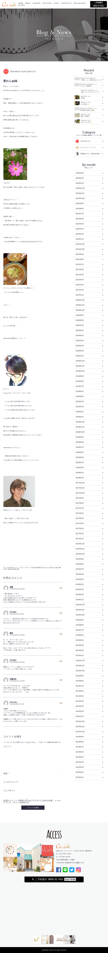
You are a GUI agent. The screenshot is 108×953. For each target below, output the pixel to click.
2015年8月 (80, 625)
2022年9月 (80, 203)
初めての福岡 (86, 115)
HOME (20, 3)
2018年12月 (80, 422)
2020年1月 (80, 356)
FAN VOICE (47, 3)
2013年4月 (80, 762)
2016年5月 (80, 579)
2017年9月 (80, 498)
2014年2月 (80, 711)
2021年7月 (80, 264)
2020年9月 (80, 315)
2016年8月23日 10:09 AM (17, 635)
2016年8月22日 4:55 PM (17, 614)
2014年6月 (80, 691)
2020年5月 (80, 335)
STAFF (56, 3)
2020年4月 (80, 341)
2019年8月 (80, 381)
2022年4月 (80, 229)
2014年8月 (80, 681)
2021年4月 (80, 280)
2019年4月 (80, 401)
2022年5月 (80, 224)
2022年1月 (80, 239)
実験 (59, 567)
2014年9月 (80, 676)
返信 (60, 588)
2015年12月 (80, 605)
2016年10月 (80, 554)
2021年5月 (80, 274)
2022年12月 (80, 188)
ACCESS (21, 5)
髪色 (18, 569)
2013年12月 (80, 721)
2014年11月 (80, 666)
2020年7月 (80, 325)
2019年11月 (80, 366)
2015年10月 (80, 615)
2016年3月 (80, 589)
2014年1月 (80, 716)
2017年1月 (80, 539)
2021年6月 (80, 269)
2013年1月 (80, 777)
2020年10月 (80, 310)
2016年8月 (80, 564)
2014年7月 (80, 686)
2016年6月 (80, 574)
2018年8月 (80, 442)
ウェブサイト (9, 791)
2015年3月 (80, 650)
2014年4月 (80, 701)
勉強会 (39, 567)
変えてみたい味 (46, 567)
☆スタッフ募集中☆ (88, 85)
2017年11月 (80, 488)
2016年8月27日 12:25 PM (17, 681)
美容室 (10, 569)
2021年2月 (80, 290)
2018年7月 (80, 447)
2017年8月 (80, 503)
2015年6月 (80, 635)
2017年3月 (80, 528)
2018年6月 (80, 452)
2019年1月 (80, 417)
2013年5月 (80, 757)
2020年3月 (80, 346)
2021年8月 (80, 259)
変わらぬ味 (54, 567)
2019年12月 (80, 361)
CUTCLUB (10, 567)
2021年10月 (80, 249)
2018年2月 (80, 473)
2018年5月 (80, 457)
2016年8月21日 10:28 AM (17, 589)
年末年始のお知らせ (88, 109)
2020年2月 (80, 351)
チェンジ (16, 567)
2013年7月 (80, 747)
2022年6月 (80, 219)
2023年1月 (80, 183)
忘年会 (86, 97)
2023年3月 (80, 173)
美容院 (14, 569)
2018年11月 (80, 427)
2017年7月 (80, 508)
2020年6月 (80, 330)
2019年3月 (80, 407)
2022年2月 (80, 234)
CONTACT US (66, 3)
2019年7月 (80, 386)
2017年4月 (80, 523)
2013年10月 (80, 732)
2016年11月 (80, 549)
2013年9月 (80, 737)
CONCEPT (36, 3)
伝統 (32, 567)
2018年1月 (80, 478)
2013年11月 (80, 726)
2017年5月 (80, 518)
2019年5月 (80, 396)
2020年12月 (80, 300)
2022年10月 (80, 198)
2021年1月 (80, 295)
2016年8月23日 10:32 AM (17, 662)
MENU (27, 3)
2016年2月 (80, 594)
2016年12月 (80, 544)
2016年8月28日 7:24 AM (17, 704)
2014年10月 (80, 671)
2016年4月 (80, 584)
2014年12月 (80, 660)
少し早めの (86, 103)
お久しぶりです (86, 121)
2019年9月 (80, 376)
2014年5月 (80, 696)
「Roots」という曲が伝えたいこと (91, 79)
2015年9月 (80, 620)
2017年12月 (80, 483)
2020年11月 (80, 305)
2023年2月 (80, 178)
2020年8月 (80, 320)
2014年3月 (80, 706)
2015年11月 (80, 610)
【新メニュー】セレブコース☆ (90, 91)
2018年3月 (80, 467)
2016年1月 (80, 599)
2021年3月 (80, 285)
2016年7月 (80, 569)
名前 (6, 773)
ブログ (21, 567)
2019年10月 (80, 371)
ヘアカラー (27, 567)
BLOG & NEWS (79, 3)
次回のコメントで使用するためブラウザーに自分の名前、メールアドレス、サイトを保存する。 (32, 801)
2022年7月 (80, 214)
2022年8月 (80, 208)
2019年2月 (80, 412)
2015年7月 (80, 630)
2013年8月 (80, 742)
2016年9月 (80, 559)
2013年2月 (80, 772)
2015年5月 (80, 640)
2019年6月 (80, 391)
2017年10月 (80, 493)
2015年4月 (80, 645)
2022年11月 (80, 193)
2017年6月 (80, 513)
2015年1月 (80, 655)
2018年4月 (80, 462)
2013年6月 (80, 752)
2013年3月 (80, 767)
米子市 (5, 569)
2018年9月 (80, 437)
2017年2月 (80, 533)
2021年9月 (80, 254)
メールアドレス (11, 782)
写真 (35, 567)
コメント (7, 746)
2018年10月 (80, 432)
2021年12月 (80, 244)
